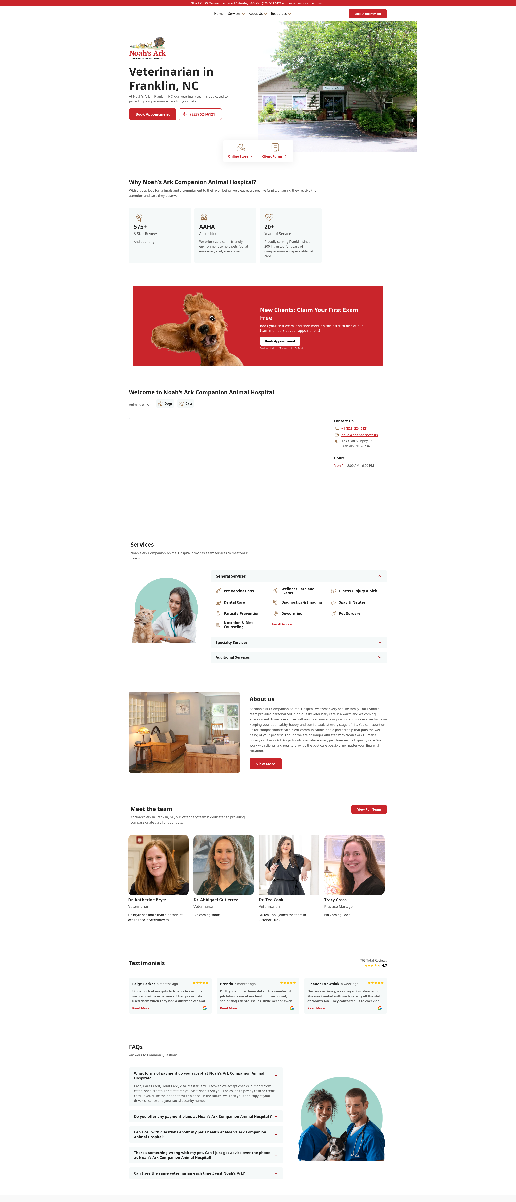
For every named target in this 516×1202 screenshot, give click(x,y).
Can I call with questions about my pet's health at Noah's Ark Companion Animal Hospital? (200, 1134)
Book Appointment (367, 14)
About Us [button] (256, 13)
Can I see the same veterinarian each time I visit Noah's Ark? (189, 1173)
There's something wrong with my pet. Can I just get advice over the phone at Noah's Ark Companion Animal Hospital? (202, 1155)
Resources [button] (279, 13)
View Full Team (369, 809)
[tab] (161, 639)
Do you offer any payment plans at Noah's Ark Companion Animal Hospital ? (203, 1116)
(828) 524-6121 (202, 114)
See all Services (282, 624)
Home (219, 13)
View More (265, 763)
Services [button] (234, 13)
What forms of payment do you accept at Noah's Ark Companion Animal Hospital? (199, 1075)
